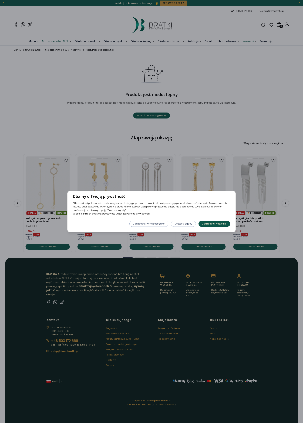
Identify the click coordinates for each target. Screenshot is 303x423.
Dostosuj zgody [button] (183, 223)
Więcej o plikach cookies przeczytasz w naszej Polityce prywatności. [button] (111, 213)
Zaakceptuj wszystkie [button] (214, 223)
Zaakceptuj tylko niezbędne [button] (149, 223)
